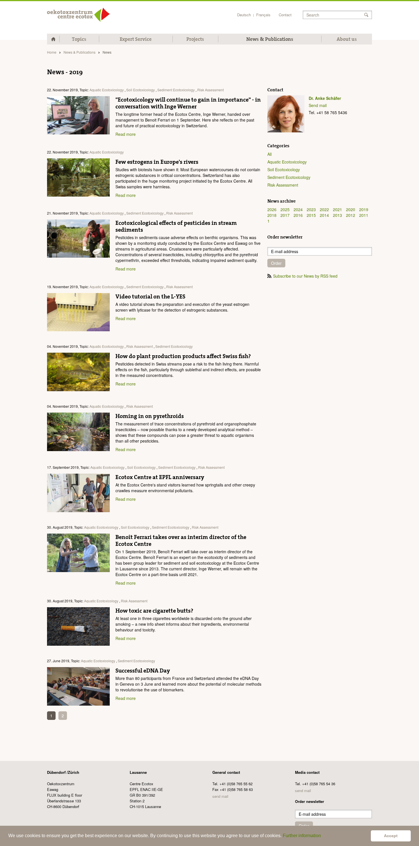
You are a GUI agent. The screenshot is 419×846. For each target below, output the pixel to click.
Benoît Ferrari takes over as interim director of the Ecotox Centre (180, 540)
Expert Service (136, 39)
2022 (324, 209)
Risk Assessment (210, 89)
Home (51, 52)
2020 (350, 209)
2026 (271, 209)
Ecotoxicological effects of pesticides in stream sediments (176, 226)
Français (263, 14)
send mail (220, 796)
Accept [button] (391, 835)
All (269, 154)
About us (347, 39)
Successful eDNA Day (142, 670)
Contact (285, 14)
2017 (285, 215)
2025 (285, 209)
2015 (311, 215)
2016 (298, 215)
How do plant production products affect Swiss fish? (183, 356)
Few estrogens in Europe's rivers (156, 161)
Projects (195, 39)
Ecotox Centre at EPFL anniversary (159, 477)
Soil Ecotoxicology (140, 89)
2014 (324, 215)
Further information (302, 835)
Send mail (318, 105)
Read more (125, 134)
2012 (350, 215)
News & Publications (269, 39)
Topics (79, 39)
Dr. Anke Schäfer (325, 98)
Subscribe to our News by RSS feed (305, 276)
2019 (363, 209)
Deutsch (244, 14)
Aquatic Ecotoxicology (107, 89)
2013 (337, 215)
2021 (337, 209)
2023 (311, 209)
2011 (363, 215)
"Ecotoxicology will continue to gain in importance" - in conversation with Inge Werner (188, 103)
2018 (271, 215)
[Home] (78, 15)
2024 (298, 209)
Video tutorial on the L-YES (150, 296)
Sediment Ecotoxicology (176, 89)
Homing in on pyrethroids (149, 416)
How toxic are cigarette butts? (154, 610)
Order (276, 263)
